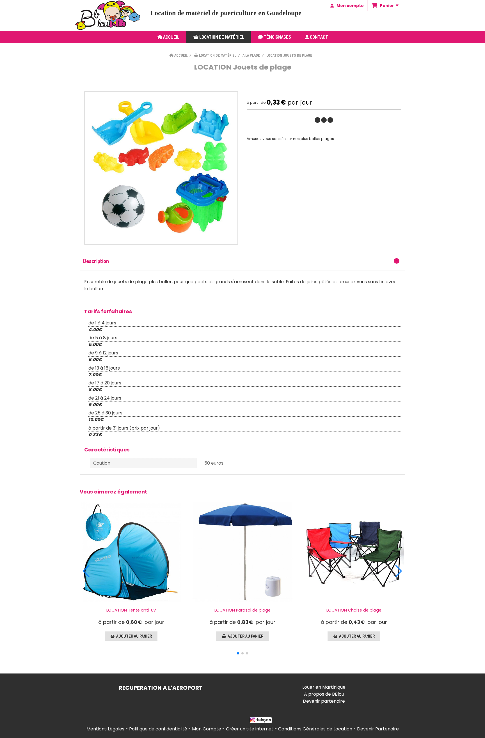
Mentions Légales (105, 729)
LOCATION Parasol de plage (242, 610)
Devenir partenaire (324, 701)
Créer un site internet (249, 729)
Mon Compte (206, 729)
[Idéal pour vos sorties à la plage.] (243, 552)
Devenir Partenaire (378, 729)
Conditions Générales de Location (315, 729)
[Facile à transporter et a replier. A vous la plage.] (354, 552)
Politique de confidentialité (158, 729)
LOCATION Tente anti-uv (131, 610)
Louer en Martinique (324, 687)
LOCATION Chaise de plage (353, 610)
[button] (238, 653)
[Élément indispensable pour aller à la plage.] (131, 552)
